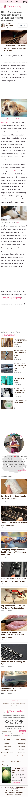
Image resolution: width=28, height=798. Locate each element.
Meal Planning (7, 746)
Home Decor (21, 743)
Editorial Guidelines (9, 792)
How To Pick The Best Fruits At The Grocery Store (18, 770)
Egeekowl (19, 787)
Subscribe (23, 731)
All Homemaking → (21, 756)
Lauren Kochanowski (9, 24)
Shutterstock (19, 119)
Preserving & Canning (7, 752)
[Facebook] (24, 2)
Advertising (17, 794)
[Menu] (25, 6)
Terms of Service (16, 790)
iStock (18, 222)
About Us (8, 790)
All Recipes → (6, 756)
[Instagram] (26, 2)
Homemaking (8, 335)
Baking (7, 749)
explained (11, 171)
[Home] (11, 6)
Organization (21, 746)
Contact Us (10, 794)
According (4, 122)
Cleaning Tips (21, 752)
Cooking (7, 743)
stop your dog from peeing (12, 298)
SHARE (21, 25)
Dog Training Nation (10, 119)
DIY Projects (21, 749)
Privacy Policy (19, 792)
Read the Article (16, 782)
